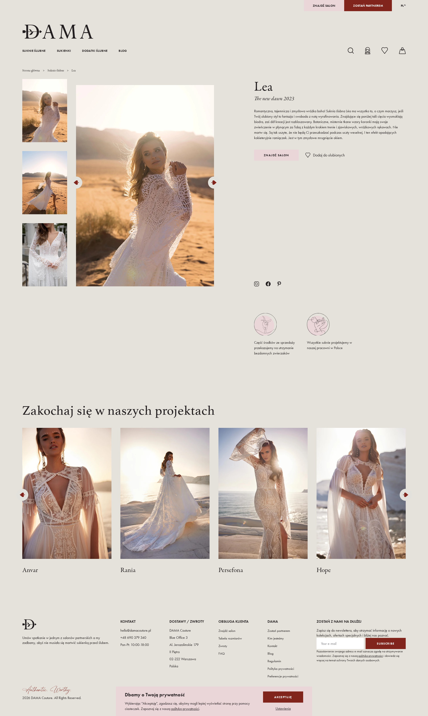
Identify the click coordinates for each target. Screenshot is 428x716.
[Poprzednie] (77, 182)
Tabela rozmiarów (230, 638)
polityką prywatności (370, 656)
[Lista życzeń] (384, 50)
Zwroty (222, 646)
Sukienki (64, 51)
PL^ (403, 6)
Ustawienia (283, 709)
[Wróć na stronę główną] (57, 32)
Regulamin (274, 661)
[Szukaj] (351, 51)
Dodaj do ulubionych (329, 155)
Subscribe (386, 643)
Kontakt (272, 646)
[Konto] (367, 50)
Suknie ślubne (34, 51)
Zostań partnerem (368, 6)
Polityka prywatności (281, 668)
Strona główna (31, 71)
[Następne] (215, 182)
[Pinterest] (279, 283)
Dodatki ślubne (94, 51)
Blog (123, 51)
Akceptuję (283, 697)
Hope (324, 570)
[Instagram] (256, 283)
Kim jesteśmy (276, 638)
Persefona (230, 570)
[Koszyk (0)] (402, 50)
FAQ (221, 653)
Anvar (30, 570)
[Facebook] (268, 283)
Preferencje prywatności (283, 676)
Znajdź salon (324, 6)
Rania (128, 570)
